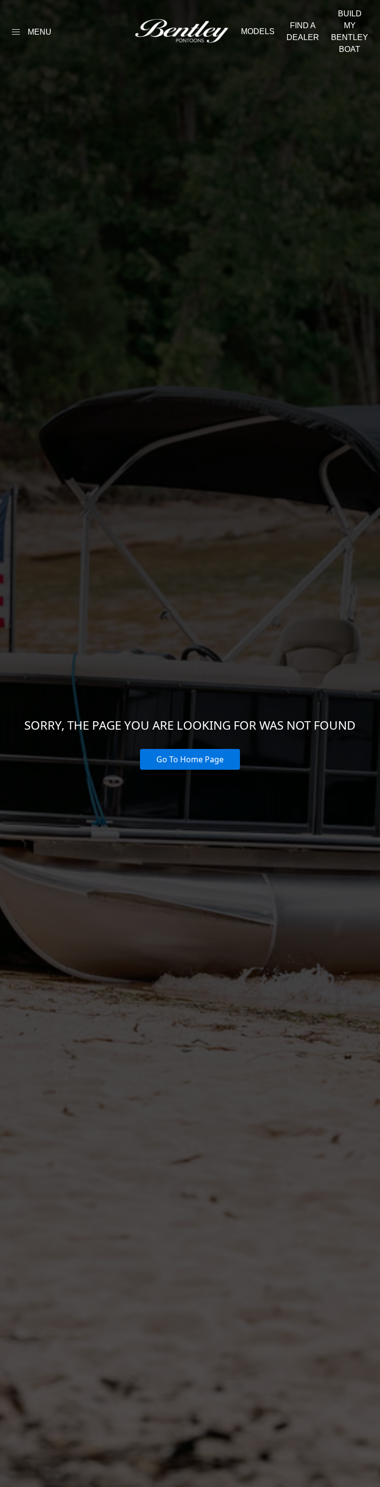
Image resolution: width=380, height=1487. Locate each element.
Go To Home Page (190, 759)
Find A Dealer (302, 31)
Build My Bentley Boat (349, 31)
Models (258, 31)
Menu (39, 32)
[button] (16, 32)
